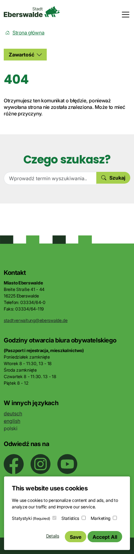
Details (52, 535)
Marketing (100, 518)
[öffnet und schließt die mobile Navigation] (123, 14)
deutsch (13, 413)
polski (10, 428)
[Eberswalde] (32, 11)
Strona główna (28, 32)
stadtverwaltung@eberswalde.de (36, 320)
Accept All (105, 537)
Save (75, 537)
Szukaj (117, 178)
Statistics (70, 518)
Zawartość (21, 54)
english (12, 421)
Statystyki (31, 518)
